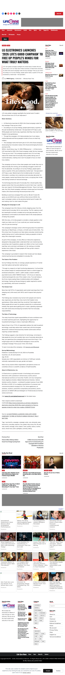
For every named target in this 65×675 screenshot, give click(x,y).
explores (17, 424)
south (14, 428)
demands (34, 422)
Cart (51, 616)
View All (61, 45)
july (35, 638)
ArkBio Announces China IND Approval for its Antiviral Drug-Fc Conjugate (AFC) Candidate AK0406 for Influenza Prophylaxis (34, 443)
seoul (3, 428)
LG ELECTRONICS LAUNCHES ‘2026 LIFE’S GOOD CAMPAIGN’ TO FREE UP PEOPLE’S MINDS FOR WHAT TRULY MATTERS (20, 416)
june (40, 638)
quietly (29, 426)
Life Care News (21, 654)
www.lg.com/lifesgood (32, 347)
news (24, 426)
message (11, 426)
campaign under (23, 422)
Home (51, 625)
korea (32, 424)
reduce (33, 426)
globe (35, 636)
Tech (46, 48)
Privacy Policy (54, 630)
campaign (16, 422)
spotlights (19, 428)
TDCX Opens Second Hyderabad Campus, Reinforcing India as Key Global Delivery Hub (51, 65)
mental (7, 426)
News (35, 618)
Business (47, 61)
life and (39, 424)
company (36, 633)
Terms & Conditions (55, 637)
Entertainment (38, 610)
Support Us (53, 634)
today (43, 641)
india (41, 636)
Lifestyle (4, 45)
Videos (36, 623)
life (35, 424)
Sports (41, 618)
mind (16, 426)
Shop (51, 632)
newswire (36, 641)
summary (25, 428)
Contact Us (53, 621)
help (28, 424)
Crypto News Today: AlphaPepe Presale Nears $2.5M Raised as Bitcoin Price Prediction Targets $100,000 (51, 53)
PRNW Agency (10, 78)
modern (20, 426)
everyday (11, 424)
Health (46, 93)
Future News (42, 612)
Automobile (37, 605)
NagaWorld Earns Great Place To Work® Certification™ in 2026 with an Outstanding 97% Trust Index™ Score (51, 86)
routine (38, 426)
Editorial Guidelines (55, 623)
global (25, 424)
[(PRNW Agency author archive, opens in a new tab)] (3, 79)
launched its (8, 422)
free (21, 424)
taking (30, 428)
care (30, 422)
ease (39, 422)
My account (53, 628)
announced (37, 631)
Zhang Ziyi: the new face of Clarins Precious (51, 75)
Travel (8, 45)
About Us (52, 614)
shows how (9, 428)
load (3, 426)
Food (35, 612)
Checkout (52, 619)
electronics (5, 424)
